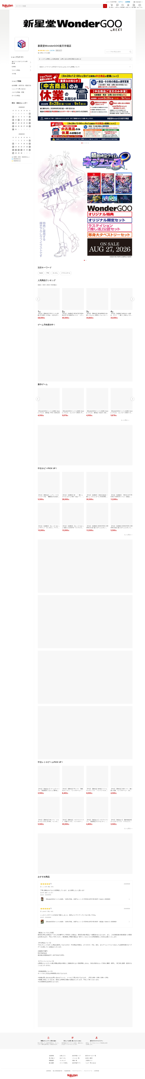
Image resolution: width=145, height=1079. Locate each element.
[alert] (85, 64)
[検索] (105, 11)
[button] (138, 7)
